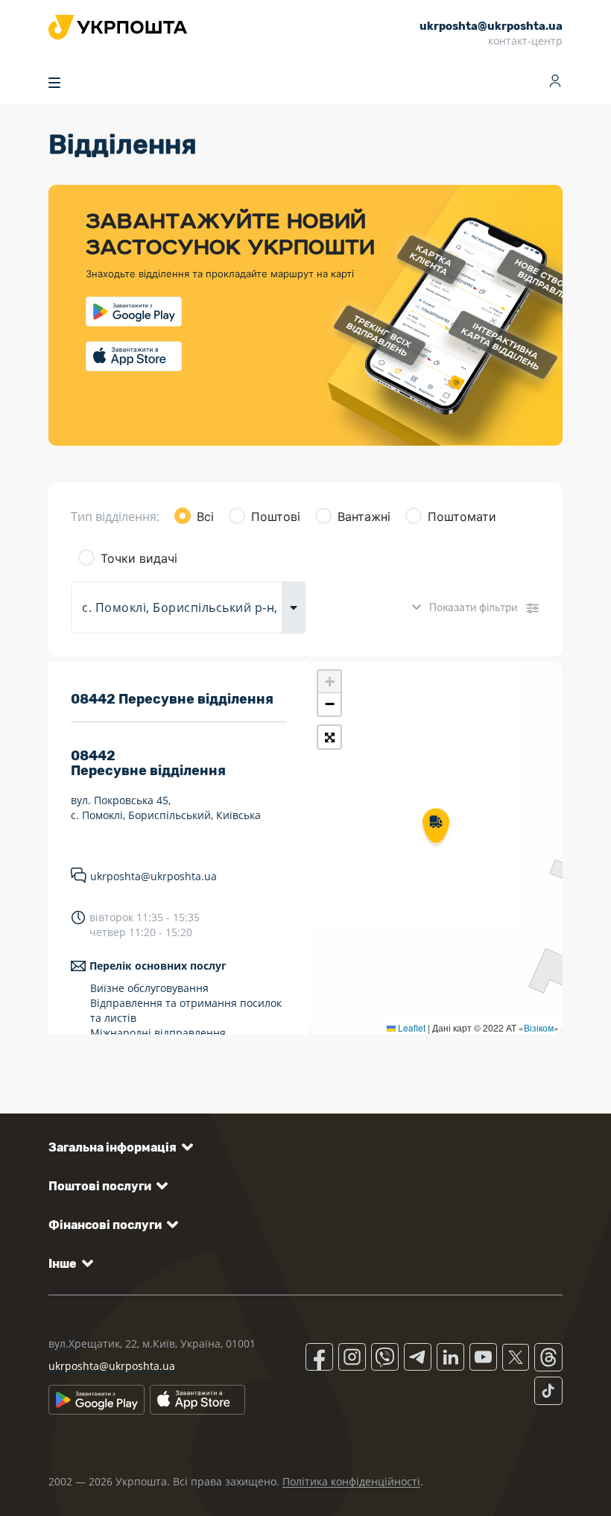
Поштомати (462, 516)
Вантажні (364, 516)
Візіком (539, 1027)
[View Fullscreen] (329, 737)
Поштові (275, 516)
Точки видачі (139, 558)
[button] (436, 827)
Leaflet (410, 1027)
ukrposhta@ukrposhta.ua (153, 876)
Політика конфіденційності (351, 1481)
